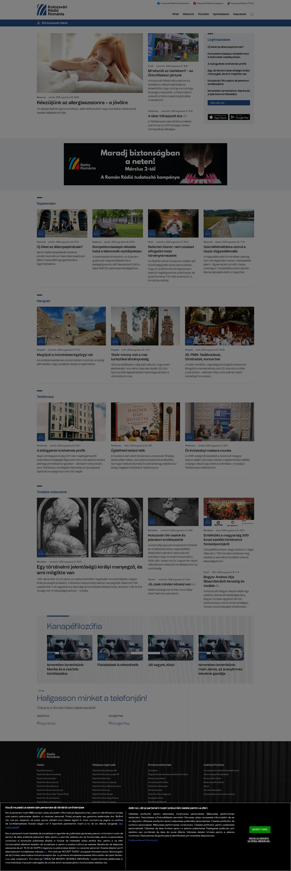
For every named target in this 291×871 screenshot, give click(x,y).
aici (45, 852)
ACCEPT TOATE (260, 830)
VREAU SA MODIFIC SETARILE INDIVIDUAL (259, 839)
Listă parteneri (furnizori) (143, 840)
